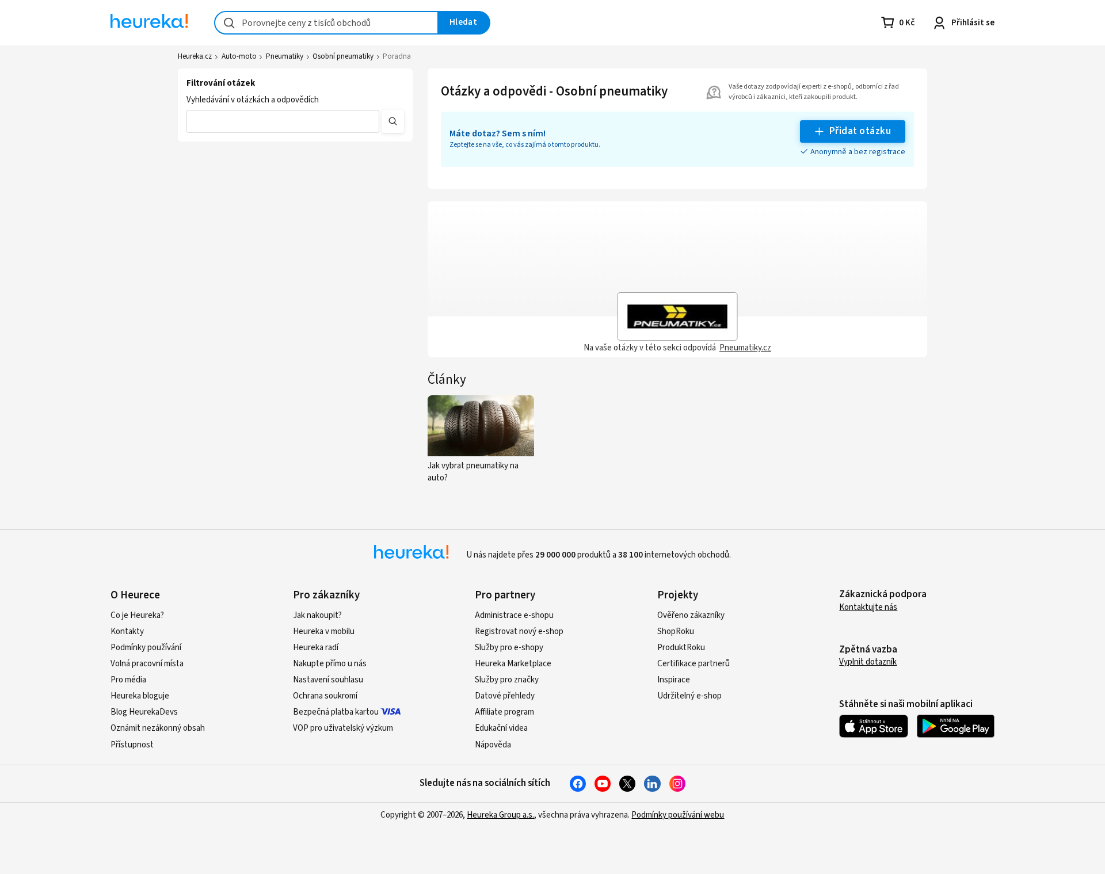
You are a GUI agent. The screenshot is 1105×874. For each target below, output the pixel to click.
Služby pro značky (507, 680)
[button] (282, 121)
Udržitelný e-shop (689, 696)
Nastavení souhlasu (328, 680)
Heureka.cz (195, 56)
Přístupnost (132, 745)
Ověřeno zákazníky (691, 615)
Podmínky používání (145, 648)
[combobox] (326, 23)
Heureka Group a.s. (500, 815)
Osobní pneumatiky (343, 56)
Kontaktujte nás (868, 607)
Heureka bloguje (139, 696)
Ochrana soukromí (325, 696)
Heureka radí (315, 648)
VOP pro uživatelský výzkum (343, 728)
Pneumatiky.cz (745, 348)
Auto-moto (239, 56)
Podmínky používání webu (677, 815)
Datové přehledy (505, 696)
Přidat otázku (860, 131)
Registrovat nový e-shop (519, 631)
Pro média (128, 680)
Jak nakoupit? (317, 615)
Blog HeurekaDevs (144, 712)
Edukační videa (501, 728)
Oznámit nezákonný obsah (157, 728)
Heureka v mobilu (324, 631)
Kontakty (127, 631)
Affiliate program (504, 712)
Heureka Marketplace (513, 664)
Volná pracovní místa (147, 664)
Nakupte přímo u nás (330, 664)
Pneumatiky (284, 56)
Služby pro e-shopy (509, 648)
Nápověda (493, 745)
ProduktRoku (681, 648)
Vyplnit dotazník (868, 662)
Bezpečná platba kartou (336, 712)
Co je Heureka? (137, 615)
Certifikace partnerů (693, 664)
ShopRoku (675, 631)
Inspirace (673, 680)
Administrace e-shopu (514, 615)
